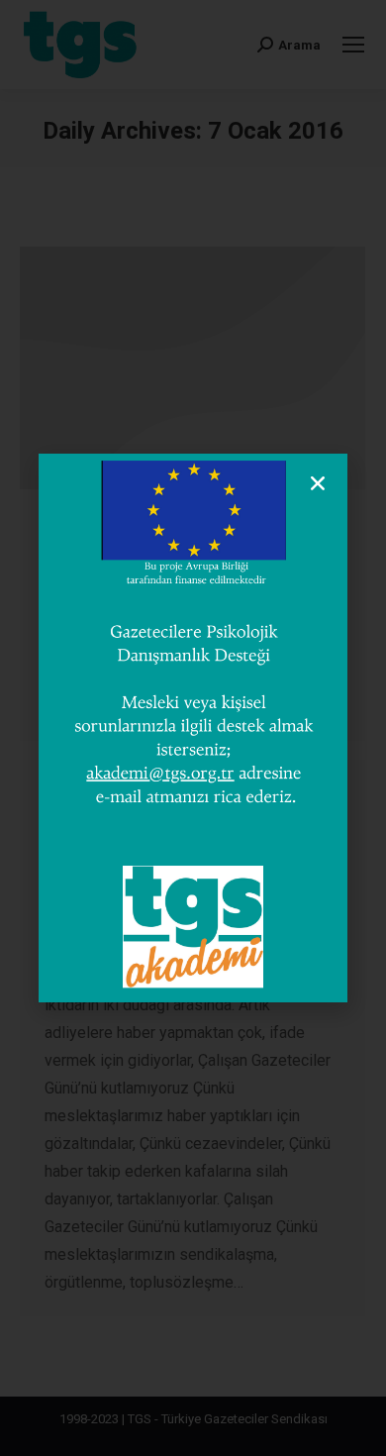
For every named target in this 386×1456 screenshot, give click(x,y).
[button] (318, 483)
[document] (193, 728)
